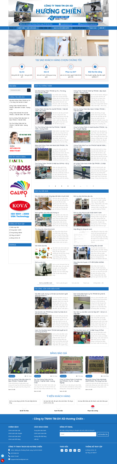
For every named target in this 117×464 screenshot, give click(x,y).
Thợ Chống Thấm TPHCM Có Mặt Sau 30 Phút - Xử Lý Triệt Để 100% (52, 164)
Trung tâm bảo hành (40, 430)
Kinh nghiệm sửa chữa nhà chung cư (47, 213)
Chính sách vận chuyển (15, 433)
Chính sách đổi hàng (14, 439)
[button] (107, 374)
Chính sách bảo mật (14, 430)
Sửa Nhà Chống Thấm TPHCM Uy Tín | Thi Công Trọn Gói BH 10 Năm (19, 101)
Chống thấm (12, 376)
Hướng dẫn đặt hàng (40, 436)
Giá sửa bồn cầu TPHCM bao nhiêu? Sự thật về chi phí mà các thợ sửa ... (51, 313)
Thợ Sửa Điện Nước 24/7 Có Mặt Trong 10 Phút (89, 330)
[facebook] (62, 450)
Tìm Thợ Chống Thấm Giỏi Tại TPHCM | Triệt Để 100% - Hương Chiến (18, 125)
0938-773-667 (15, 151)
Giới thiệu (21, 28)
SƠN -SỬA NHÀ (31, 28)
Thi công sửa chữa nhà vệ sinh (45, 229)
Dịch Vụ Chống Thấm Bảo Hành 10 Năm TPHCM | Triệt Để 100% (19, 119)
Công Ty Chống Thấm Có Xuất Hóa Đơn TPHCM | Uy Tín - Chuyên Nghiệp (90, 128)
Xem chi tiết (11, 391)
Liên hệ (101, 28)
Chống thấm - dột (45, 28)
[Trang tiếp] (87, 186)
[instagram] (74, 450)
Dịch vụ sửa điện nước (62, 28)
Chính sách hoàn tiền (40, 433)
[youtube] (79, 450)
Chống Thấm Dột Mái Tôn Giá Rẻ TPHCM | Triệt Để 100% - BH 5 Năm (19, 113)
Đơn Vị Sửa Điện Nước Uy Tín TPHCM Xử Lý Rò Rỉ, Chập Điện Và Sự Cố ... (89, 294)
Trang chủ (12, 28)
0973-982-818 (15, 148)
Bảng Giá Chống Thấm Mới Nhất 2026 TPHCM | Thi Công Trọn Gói (51, 146)
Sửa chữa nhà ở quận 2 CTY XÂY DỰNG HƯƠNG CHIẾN (89, 263)
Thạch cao (86, 283)
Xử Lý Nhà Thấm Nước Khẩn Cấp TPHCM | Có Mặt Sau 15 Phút (90, 164)
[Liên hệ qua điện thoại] (2, 460)
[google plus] (70, 450)
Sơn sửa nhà (75, 283)
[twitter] (66, 450)
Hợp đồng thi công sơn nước (83, 229)
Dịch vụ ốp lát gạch (79, 28)
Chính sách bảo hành (14, 436)
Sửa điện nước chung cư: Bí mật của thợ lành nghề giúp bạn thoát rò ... (51, 294)
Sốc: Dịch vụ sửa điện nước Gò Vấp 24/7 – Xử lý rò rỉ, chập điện (90, 313)
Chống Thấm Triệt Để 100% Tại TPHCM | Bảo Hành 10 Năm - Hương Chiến (19, 107)
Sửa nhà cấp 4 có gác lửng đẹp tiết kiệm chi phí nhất (52, 196)
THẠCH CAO (92, 28)
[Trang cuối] (93, 186)
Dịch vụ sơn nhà (40, 262)
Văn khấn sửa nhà (41, 246)
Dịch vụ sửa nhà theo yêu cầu (83, 196)
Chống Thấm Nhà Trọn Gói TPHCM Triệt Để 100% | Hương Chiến (90, 146)
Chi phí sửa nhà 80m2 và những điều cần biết (88, 246)
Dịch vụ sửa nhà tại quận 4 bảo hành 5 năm (88, 213)
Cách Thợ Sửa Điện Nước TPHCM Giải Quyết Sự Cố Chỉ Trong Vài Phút (51, 331)
